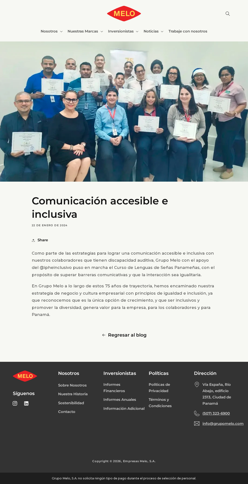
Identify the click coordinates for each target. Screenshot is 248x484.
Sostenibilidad (71, 403)
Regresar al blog (127, 335)
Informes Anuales (119, 399)
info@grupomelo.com (223, 423)
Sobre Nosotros (72, 385)
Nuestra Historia (73, 394)
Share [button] (43, 240)
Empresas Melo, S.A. (139, 461)
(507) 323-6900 (216, 413)
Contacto (66, 412)
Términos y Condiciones (160, 402)
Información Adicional (124, 408)
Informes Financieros (114, 387)
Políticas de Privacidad (159, 387)
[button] (51, 31)
